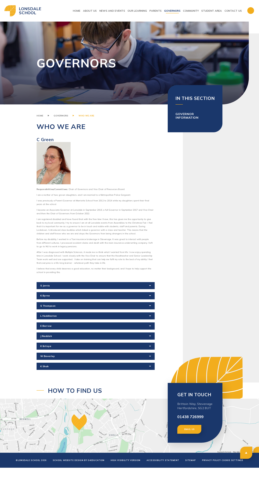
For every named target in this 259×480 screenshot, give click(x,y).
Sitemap (190, 460)
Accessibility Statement (163, 460)
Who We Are (86, 115)
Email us (189, 429)
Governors (61, 115)
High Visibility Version (125, 460)
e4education (96, 460)
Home (40, 115)
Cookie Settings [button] (232, 460)
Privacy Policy (211, 460)
